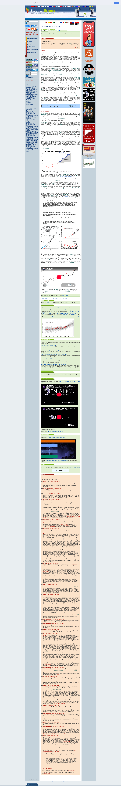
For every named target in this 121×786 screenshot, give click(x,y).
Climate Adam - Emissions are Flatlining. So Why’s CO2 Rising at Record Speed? (32, 89)
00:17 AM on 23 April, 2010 (55, 506)
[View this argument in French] (58, 22)
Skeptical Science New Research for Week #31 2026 (32, 127)
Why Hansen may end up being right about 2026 (32, 122)
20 (71, 477)
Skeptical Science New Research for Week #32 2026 (32, 116)
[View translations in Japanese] (68, 6)
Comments (54, 18)
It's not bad (29, 41)
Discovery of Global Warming (56, 307)
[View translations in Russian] (84, 6)
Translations (73, 18)
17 (66, 477)
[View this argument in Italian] (65, 22)
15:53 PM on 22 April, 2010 (54, 493)
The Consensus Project (64, 18)
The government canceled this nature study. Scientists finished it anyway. (32, 129)
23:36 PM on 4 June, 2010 (52, 584)
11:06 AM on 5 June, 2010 (58, 726)
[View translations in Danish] (43, 6)
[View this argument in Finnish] (43, 22)
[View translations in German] (55, 6)
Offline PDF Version (53, 298)
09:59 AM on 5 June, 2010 (53, 705)
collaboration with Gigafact (74, 467)
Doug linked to (57, 751)
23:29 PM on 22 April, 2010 (54, 499)
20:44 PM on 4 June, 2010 (53, 533)
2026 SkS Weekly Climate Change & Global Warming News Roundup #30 (32, 135)
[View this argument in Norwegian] (78, 22)
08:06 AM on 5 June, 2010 (53, 629)
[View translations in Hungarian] (59, 6)
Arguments (34, 18)
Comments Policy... (72, 770)
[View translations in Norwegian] (77, 6)
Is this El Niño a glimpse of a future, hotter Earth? (31, 97)
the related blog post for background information (57, 460)
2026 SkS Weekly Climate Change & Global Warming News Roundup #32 (32, 113)
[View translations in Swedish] (93, 6)
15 (63, 477)
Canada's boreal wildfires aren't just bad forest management (32, 140)
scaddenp (44, 315)
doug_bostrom (48, 664)
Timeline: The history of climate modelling (50, 350)
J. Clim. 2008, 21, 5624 (59, 484)
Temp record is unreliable (32, 47)
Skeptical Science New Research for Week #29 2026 (32, 149)
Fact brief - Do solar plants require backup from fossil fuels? (32, 132)
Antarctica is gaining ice (31, 52)
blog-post (66, 196)
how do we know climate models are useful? (66, 313)
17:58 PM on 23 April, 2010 (55, 522)
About (80, 18)
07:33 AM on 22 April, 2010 (55, 481)
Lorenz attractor (66, 741)
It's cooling (29, 44)
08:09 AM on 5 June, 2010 (52, 633)
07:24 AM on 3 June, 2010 (54, 528)
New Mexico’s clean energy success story (31, 118)
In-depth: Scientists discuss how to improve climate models (54, 354)
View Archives (65, 295)
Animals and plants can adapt (32, 49)
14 (61, 477)
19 (70, 477)
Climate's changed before (32, 38)
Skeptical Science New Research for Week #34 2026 (32, 95)
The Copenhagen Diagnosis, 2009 (67, 176)
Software (40, 18)
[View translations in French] (52, 6)
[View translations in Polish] (79, 6)
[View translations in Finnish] (50, 6)
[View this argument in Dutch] (60, 22)
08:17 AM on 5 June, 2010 (58, 667)
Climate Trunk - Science (30, 98)
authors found (64, 189)
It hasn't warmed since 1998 (32, 50)
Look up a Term (33, 784)
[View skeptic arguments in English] (32, 6)
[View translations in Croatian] (39, 6)
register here (47, 773)
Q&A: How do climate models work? (48, 345)
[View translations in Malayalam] (75, 6)
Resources (47, 18)
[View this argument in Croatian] (75, 24)
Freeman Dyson (73, 47)
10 (54, 477)
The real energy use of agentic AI (32, 105)
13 (59, 477)
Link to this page (74, 29)
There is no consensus (31, 43)
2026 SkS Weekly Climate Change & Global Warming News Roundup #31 (32, 124)
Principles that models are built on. (55, 431)
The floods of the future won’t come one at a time (31, 111)
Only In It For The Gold (47, 313)
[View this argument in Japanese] (56, 22)
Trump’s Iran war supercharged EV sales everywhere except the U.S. (32, 84)
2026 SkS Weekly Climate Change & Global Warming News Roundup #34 (32, 92)
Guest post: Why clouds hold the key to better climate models (54, 358)
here (58, 674)
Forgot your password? (29, 77)
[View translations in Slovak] (86, 6)
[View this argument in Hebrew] (73, 22)
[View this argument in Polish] (51, 22)
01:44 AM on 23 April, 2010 (54, 519)
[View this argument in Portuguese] (53, 22)
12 (58, 477)
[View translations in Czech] (41, 6)
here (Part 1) (65, 314)
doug (44, 677)
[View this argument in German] (48, 22)
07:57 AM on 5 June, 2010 (58, 619)
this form (49, 105)
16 (64, 477)
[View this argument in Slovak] (70, 22)
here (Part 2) (73, 314)
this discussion (67, 525)
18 (68, 477)
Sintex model (57, 737)
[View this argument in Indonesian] (70, 24)
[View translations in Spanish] (90, 6)
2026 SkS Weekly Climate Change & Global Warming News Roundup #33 (32, 102)
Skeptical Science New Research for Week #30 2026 (32, 138)
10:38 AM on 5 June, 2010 (53, 722)
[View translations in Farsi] (48, 6)
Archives (27, 151)
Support (86, 18)
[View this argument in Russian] (63, 22)
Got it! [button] (116, 2)
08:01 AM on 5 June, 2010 (58, 623)
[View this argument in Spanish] (46, 22)
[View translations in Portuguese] (82, 6)
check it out (67, 310)
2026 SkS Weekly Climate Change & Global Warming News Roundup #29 (32, 146)
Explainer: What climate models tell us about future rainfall (53, 364)
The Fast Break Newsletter (59, 703)
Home (27, 18)
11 (56, 477)
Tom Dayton (46, 749)
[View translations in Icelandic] (61, 6)
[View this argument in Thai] (68, 22)
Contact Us (69, 781)
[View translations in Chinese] (37, 6)
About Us (60, 781)
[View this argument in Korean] (78, 24)
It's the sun (29, 40)
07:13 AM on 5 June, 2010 (53, 594)
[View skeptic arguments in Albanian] (34, 6)
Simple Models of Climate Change (59, 309)
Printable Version (44, 298)
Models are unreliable (31, 46)
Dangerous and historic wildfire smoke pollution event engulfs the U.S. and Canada (32, 142)
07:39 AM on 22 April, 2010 (55, 488)
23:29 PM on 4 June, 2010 (52, 563)
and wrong (69, 516)
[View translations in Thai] (95, 6)
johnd (44, 635)
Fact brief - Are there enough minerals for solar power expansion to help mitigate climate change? (31, 108)
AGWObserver (52, 526)
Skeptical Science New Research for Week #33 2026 (32, 104)
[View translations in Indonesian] (64, 6)
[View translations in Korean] (70, 6)
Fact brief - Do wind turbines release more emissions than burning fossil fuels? (31, 86)
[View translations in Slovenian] (88, 6)
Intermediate (63, 30)
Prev (43, 477)
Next (74, 477)
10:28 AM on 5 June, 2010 (58, 713)
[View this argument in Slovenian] (75, 22)
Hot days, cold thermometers (31, 133)
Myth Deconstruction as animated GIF (57, 437)
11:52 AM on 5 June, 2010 (56, 749)
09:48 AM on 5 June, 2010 (53, 685)
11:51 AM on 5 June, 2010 (52, 735)
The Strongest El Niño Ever (31, 144)
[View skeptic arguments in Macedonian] (73, 6)
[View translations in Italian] (66, 6)
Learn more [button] (79, 2)
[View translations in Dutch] (46, 6)
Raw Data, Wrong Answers (31, 99)
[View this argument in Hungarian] (73, 24)
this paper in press (63, 524)
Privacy (65, 781)
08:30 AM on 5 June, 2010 (52, 676)
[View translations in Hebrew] (57, 6)
